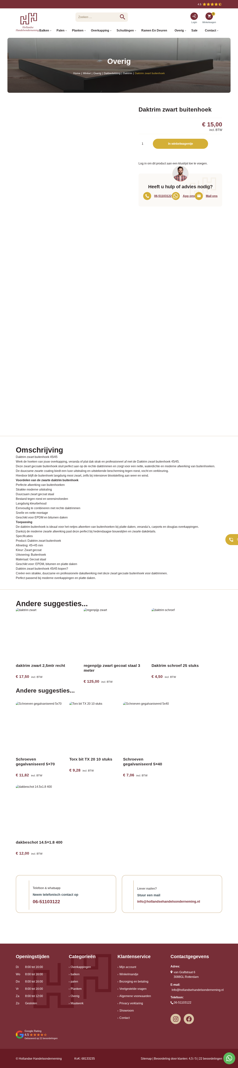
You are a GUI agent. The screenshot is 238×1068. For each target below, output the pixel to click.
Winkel (87, 73)
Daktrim (127, 73)
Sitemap (146, 1058)
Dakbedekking (112, 73)
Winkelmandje (128, 974)
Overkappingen (81, 967)
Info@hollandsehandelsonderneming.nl (168, 901)
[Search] (122, 17)
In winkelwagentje (180, 143)
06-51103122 (46, 901)
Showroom (126, 1010)
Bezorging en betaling (133, 981)
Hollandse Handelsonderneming (40, 1058)
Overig (97, 73)
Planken (76, 988)
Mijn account (127, 967)
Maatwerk (77, 1003)
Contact (124, 1017)
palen (74, 981)
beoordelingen (210, 1058)
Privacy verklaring (131, 1003)
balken (75, 974)
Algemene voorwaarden (135, 996)
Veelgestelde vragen (133, 988)
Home (76, 73)
